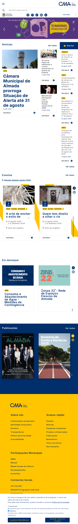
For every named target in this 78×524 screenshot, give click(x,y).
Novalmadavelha (18, 470)
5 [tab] (73, 220)
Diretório (15, 428)
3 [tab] (73, 218)
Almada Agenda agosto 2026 (17, 180)
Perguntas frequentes (56, 428)
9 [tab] (73, 224)
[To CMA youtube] (41, 15)
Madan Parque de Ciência (22, 466)
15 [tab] (73, 230)
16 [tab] (73, 231)
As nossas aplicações (8, 15)
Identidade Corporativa (21, 425)
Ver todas (52, 45)
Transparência (17, 432)
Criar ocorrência (53, 443)
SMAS (13, 459)
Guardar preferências (19, 520)
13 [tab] (73, 228)
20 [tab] (73, 235)
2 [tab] (73, 217)
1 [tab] (73, 216)
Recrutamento (52, 447)
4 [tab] (73, 219)
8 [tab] (73, 223)
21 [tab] (73, 236)
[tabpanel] (19, 213)
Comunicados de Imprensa (22, 421)
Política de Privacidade (60, 502)
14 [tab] (73, 229)
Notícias (50, 425)
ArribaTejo (15, 474)
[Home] (67, 4)
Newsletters (51, 439)
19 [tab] (73, 234)
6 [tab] (73, 221)
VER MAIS (65, 70)
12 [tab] (73, 227)
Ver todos (70, 167)
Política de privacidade (21, 436)
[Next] (73, 29)
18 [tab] (73, 233)
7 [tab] (73, 222)
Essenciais (13, 506)
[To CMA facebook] (32, 15)
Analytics (13, 511)
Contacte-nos (17, 493)
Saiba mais (13, 36)
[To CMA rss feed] (45, 15)
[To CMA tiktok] (36, 15)
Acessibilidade (17, 439)
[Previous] (4, 29)
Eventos (50, 421)
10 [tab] (73, 225)
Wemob (14, 463)
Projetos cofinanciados (56, 432)
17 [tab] (73, 232)
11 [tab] (73, 226)
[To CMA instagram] (28, 15)
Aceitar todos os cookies (57, 520)
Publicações (51, 436)
